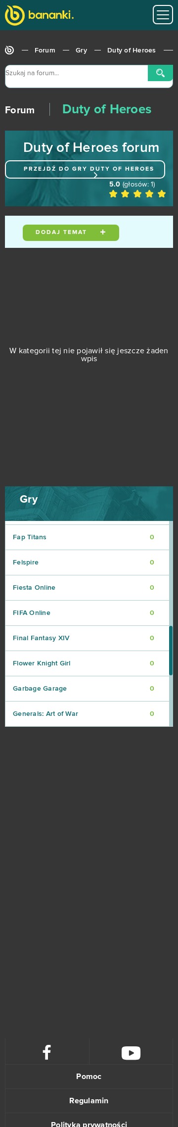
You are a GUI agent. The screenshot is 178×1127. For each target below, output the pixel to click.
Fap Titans (83, 537)
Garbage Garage (83, 688)
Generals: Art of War (83, 713)
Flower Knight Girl (83, 663)
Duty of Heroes (131, 50)
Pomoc (88, 1076)
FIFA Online (83, 613)
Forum (45, 50)
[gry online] (39, 16)
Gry (81, 50)
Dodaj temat (62, 232)
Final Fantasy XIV (83, 638)
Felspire (83, 562)
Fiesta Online (83, 587)
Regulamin (88, 1101)
